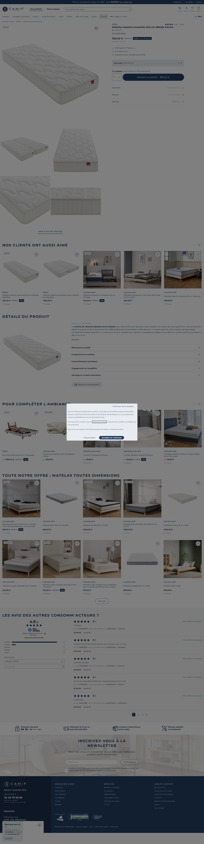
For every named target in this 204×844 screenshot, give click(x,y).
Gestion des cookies (99, 422)
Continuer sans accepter (123, 406)
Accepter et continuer (112, 438)
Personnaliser (90, 438)
